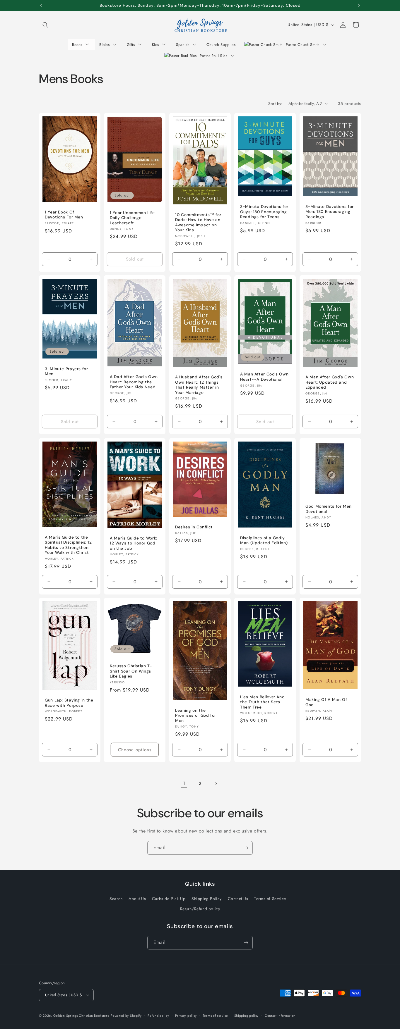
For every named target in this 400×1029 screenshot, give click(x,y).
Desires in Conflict (194, 526)
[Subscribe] (246, 848)
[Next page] (215, 783)
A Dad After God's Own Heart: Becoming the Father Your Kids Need (134, 381)
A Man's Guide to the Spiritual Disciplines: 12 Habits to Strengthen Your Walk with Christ (68, 545)
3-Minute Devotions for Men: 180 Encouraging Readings (329, 211)
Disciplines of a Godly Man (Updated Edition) (264, 540)
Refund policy (158, 1015)
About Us (137, 899)
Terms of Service (270, 899)
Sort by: (275, 103)
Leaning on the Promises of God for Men (195, 715)
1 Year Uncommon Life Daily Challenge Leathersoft (132, 217)
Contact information (280, 1015)
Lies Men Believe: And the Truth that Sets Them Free (262, 702)
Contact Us (238, 899)
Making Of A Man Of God (326, 702)
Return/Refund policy (200, 909)
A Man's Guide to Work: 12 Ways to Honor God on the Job (133, 543)
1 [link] (184, 783)
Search (116, 899)
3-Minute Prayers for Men (66, 371)
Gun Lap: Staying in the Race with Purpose (69, 703)
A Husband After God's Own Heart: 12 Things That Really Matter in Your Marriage (198, 385)
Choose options (135, 750)
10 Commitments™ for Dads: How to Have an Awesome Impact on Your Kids (198, 222)
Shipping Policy (207, 899)
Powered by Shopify (126, 1015)
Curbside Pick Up (169, 899)
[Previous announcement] (41, 5)
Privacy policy (186, 1015)
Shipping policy (246, 1015)
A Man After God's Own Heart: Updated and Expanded (329, 382)
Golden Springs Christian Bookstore (81, 1015)
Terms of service (215, 1015)
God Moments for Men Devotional (328, 509)
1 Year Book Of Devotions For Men (64, 214)
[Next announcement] (359, 5)
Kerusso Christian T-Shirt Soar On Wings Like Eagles (131, 671)
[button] (45, 24)
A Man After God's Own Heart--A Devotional (264, 377)
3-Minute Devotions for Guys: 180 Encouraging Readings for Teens (264, 211)
